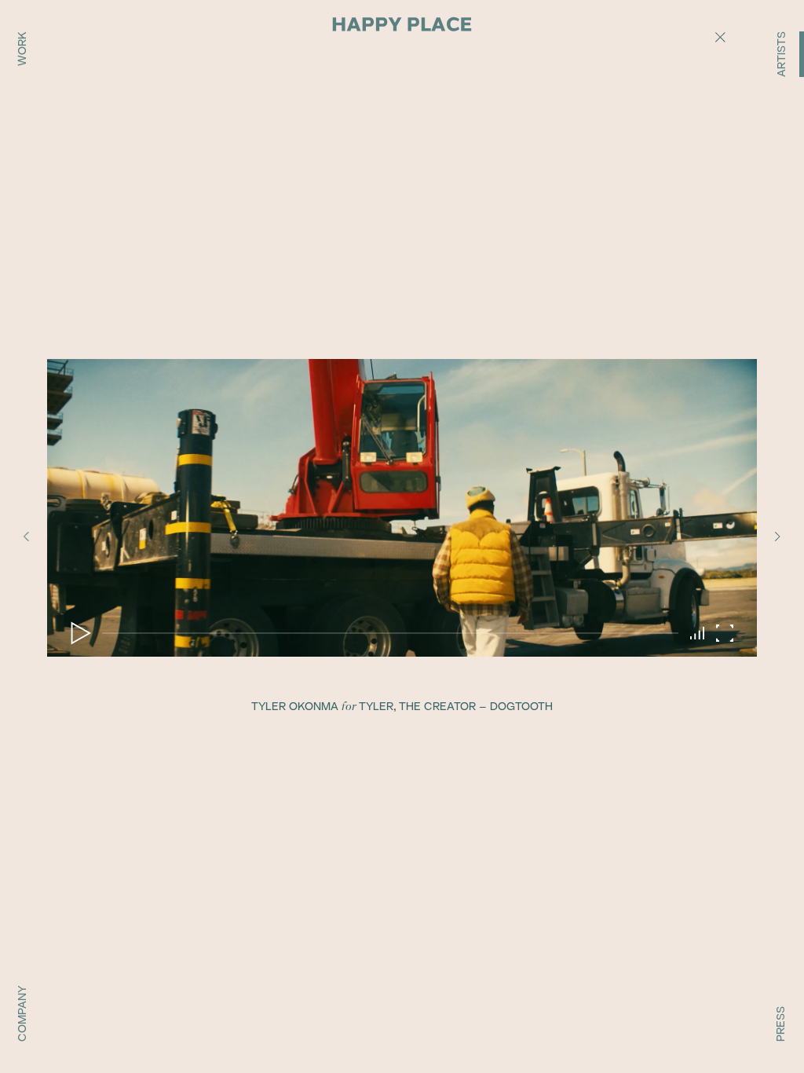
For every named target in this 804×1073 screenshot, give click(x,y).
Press (780, 1024)
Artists (781, 54)
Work (21, 48)
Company (21, 1014)
